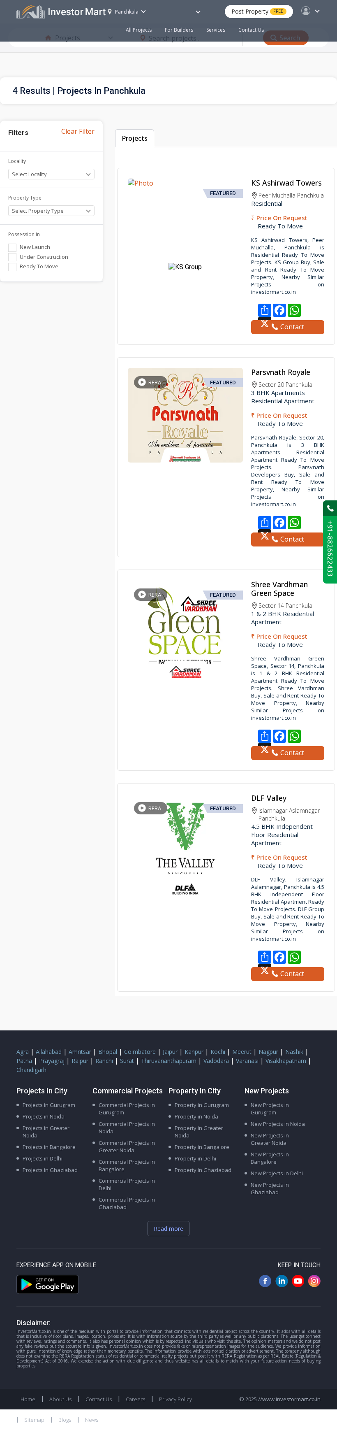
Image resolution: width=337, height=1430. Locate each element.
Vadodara (216, 1061)
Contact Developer (288, 328)
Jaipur (170, 1052)
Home (28, 1399)
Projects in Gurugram (49, 1105)
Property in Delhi (195, 1158)
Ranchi (104, 1061)
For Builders (179, 29)
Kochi (217, 1052)
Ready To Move (39, 266)
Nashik (294, 1052)
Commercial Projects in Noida (127, 1127)
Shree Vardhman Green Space (279, 588)
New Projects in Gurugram (270, 1108)
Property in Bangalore (202, 1147)
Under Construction (44, 256)
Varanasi (247, 1061)
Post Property (257, 11)
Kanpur (194, 1052)
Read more (168, 1228)
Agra (22, 1052)
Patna (24, 1061)
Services (215, 29)
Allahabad (49, 1052)
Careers (135, 1399)
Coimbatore (140, 1052)
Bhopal (107, 1052)
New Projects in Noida (278, 1124)
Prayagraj (52, 1061)
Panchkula (126, 11)
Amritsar (80, 1052)
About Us (60, 1399)
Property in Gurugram (202, 1105)
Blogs (64, 1419)
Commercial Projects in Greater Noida (127, 1146)
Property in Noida (196, 1116)
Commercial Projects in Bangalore (127, 1165)
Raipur (80, 1061)
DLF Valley (268, 798)
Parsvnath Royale (280, 372)
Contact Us (251, 29)
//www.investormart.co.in (289, 1399)
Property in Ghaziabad (203, 1170)
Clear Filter (78, 131)
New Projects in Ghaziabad (270, 1188)
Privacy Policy (175, 1399)
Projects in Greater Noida (46, 1131)
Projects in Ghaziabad (50, 1170)
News (91, 1419)
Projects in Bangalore (49, 1147)
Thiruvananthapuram (168, 1061)
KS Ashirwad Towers (286, 183)
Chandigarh (31, 1070)
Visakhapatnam (285, 1061)
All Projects (139, 29)
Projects (135, 138)
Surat (127, 1061)
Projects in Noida (44, 1116)
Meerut (242, 1052)
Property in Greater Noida (199, 1131)
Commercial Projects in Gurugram (127, 1108)
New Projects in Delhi (277, 1173)
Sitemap (34, 1419)
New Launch (35, 247)
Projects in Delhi (42, 1158)
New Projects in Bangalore (270, 1158)
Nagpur (268, 1052)
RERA (154, 382)
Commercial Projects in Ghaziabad (127, 1203)
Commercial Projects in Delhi (127, 1184)
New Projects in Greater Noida (270, 1139)
